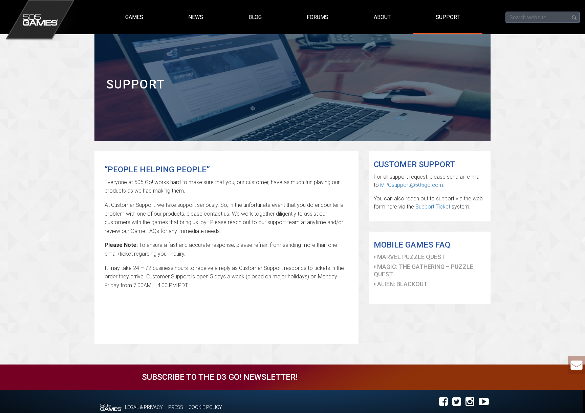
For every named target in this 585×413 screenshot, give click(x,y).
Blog (255, 17)
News (195, 17)
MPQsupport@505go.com (411, 185)
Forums (317, 17)
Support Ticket (432, 206)
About (382, 17)
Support (448, 17)
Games (134, 17)
